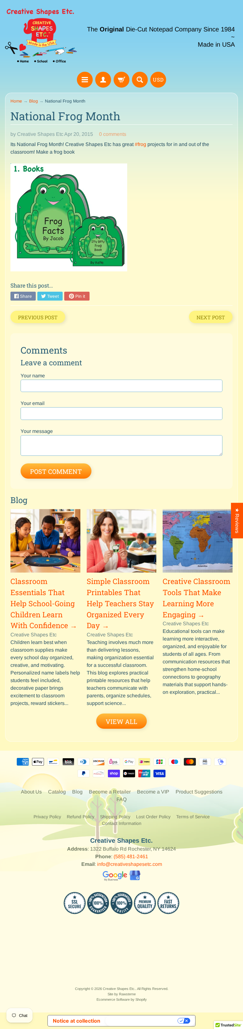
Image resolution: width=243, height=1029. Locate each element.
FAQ (121, 799)
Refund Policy (80, 816)
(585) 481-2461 (131, 856)
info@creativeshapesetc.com (129, 864)
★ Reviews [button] (237, 520)
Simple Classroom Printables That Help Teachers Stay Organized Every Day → (120, 603)
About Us (31, 791)
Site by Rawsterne (122, 994)
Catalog (57, 791)
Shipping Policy (115, 816)
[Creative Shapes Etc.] (41, 37)
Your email (33, 403)
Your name (33, 375)
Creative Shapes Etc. (119, 989)
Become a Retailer (110, 791)
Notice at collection (76, 1021)
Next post (210, 317)
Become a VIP (153, 791)
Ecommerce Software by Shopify (122, 999)
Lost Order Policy (153, 816)
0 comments (112, 134)
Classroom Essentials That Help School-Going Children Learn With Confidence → (43, 603)
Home (16, 101)
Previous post (38, 317)
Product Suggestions (199, 791)
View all (121, 721)
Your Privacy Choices (142, 1021)
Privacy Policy (47, 816)
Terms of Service (193, 816)
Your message (37, 431)
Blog (33, 101)
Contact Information (121, 823)
